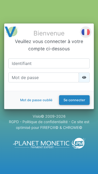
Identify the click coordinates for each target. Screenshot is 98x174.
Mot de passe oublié (36, 100)
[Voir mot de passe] (84, 77)
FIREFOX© (49, 127)
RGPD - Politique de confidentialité (38, 121)
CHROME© (72, 127)
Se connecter (74, 100)
